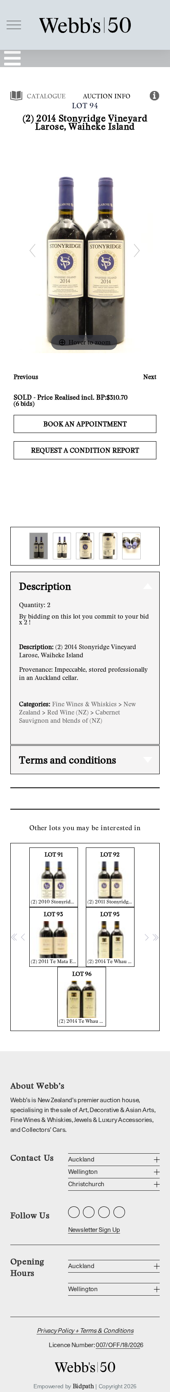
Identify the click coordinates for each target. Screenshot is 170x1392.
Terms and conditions (67, 759)
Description (45, 586)
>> (155, 936)
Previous (26, 376)
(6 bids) (24, 403)
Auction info (106, 96)
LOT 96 (82, 997)
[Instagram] (74, 1212)
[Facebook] (88, 1212)
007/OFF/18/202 (118, 1345)
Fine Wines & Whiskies (84, 704)
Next (149, 376)
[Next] (136, 250)
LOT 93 (54, 937)
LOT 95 (111, 937)
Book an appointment (85, 424)
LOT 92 (111, 878)
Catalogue (46, 96)
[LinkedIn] (104, 1212)
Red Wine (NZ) (68, 712)
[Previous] (31, 250)
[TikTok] (119, 1212)
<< (14, 936)
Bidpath (83, 1386)
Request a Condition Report (85, 450)
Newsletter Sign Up (94, 1230)
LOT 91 (54, 878)
